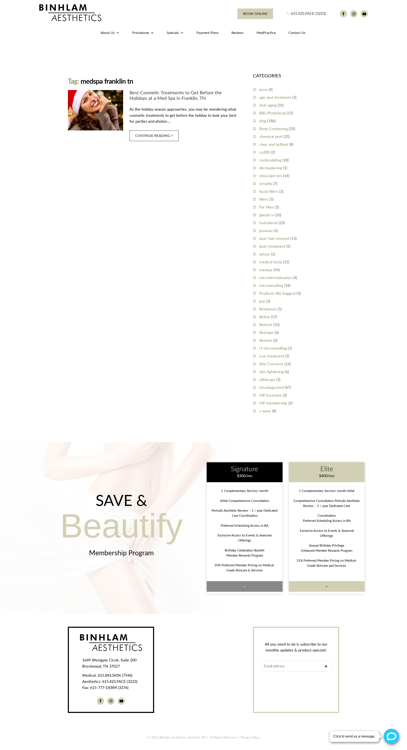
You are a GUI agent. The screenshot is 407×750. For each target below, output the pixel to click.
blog (262, 121)
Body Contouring (273, 129)
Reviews (237, 33)
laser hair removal (274, 239)
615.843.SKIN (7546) (115, 676)
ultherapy (267, 380)
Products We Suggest (277, 294)
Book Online (255, 13)
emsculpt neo (270, 176)
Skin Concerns (271, 364)
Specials (173, 33)
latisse (264, 254)
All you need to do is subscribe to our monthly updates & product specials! (296, 648)
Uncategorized (271, 388)
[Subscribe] (327, 666)
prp (262, 301)
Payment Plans (208, 33)
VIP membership (273, 403)
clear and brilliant (273, 145)
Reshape (266, 333)
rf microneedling (273, 348)
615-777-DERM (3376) (109, 688)
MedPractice (266, 33)
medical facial (270, 262)
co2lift (264, 152)
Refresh (265, 325)
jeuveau (265, 231)
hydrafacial (268, 223)
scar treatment (271, 356)
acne (263, 90)
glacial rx (266, 215)
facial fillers (268, 192)
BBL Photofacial (272, 113)
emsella (265, 184)
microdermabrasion (275, 278)
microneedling (271, 286)
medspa (265, 270)
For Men (266, 207)
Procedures (140, 33)
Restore (265, 341)
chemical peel (270, 137)
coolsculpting (270, 160)
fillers (263, 199)
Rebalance (267, 309)
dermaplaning (270, 168)
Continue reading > (154, 136)
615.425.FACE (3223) (308, 14)
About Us (107, 33)
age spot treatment (275, 98)
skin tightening (271, 372)
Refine (264, 317)
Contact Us (297, 33)
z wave (265, 411)
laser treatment (272, 247)
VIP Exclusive (270, 395)
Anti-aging (267, 105)
